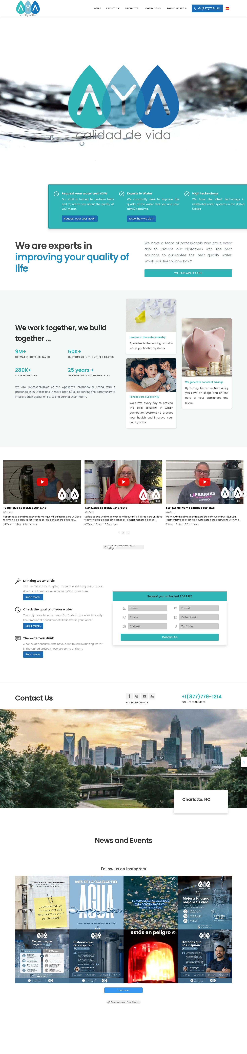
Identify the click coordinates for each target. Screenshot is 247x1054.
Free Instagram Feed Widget (125, 1002)
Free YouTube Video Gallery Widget (121, 547)
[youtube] (144, 696)
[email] (152, 696)
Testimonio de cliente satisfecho (24, 507)
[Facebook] (129, 696)
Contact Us (170, 637)
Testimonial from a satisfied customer (191, 507)
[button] (3, 493)
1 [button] (118, 532)
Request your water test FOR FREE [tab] (169, 596)
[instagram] (137, 696)
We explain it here (188, 273)
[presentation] (244, 762)
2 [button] (123, 532)
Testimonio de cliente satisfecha (106, 507)
